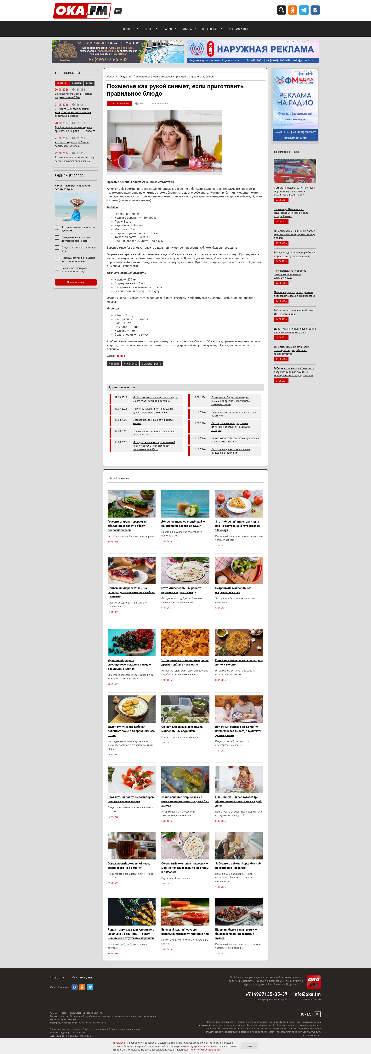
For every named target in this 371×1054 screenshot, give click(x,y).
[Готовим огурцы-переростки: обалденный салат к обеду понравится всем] (132, 516)
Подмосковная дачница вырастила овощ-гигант (154, 432)
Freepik (120, 356)
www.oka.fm (205, 1025)
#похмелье (130, 363)
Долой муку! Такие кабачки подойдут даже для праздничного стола (131, 731)
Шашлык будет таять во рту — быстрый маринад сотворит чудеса (236, 934)
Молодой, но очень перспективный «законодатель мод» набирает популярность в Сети (154, 445)
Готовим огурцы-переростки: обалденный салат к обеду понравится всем (127, 526)
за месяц (77, 82)
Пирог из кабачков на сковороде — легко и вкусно (239, 662)
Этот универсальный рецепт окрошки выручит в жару (181, 590)
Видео (149, 29)
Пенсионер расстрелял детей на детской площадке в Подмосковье (294, 293)
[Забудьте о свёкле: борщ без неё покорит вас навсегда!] (239, 858)
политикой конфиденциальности (203, 1049)
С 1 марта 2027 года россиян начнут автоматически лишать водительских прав (73, 112)
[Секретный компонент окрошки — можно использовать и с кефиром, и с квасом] (185, 858)
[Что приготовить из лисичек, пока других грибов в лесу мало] (185, 655)
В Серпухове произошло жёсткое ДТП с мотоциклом (294, 312)
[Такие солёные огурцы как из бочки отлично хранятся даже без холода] (185, 792)
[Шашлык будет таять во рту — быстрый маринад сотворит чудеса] (239, 924)
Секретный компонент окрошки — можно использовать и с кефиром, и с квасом (185, 868)
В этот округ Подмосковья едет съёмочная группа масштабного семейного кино (230, 400)
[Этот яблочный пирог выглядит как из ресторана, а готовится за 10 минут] (239, 516)
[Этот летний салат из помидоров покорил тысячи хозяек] (132, 792)
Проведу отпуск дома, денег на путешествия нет (78, 259)
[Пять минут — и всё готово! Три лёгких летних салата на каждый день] (239, 792)
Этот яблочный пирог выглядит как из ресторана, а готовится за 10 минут (237, 526)
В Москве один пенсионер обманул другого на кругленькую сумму (295, 254)
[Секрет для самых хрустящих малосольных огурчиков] (185, 721)
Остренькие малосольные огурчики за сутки (233, 590)
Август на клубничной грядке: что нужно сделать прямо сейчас (153, 410)
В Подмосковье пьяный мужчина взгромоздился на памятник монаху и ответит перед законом (294, 371)
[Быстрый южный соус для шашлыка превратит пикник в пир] (185, 924)
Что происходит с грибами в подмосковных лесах (72, 143)
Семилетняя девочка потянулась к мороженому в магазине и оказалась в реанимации (294, 191)
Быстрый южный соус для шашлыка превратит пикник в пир (185, 932)
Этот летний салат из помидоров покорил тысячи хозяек (131, 799)
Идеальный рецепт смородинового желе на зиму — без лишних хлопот (129, 665)
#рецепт (114, 363)
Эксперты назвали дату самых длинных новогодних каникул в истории (230, 426)
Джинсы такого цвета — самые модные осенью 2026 (73, 95)
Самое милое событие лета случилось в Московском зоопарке (235, 439)
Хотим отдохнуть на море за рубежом (78, 228)
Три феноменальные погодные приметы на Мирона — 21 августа (75, 128)
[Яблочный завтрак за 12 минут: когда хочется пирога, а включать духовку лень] (239, 721)
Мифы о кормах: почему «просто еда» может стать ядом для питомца (155, 398)
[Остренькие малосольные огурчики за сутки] (239, 583)
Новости (128, 29)
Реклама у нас (238, 29)
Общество (125, 76)
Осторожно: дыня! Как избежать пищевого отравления (230, 450)
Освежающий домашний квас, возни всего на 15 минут (129, 866)
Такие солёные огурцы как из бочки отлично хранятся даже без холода (185, 801)
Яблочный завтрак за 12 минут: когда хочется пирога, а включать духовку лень (238, 731)
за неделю (62, 82)
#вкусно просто (151, 363)
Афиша (187, 29)
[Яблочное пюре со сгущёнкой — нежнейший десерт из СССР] (185, 516)
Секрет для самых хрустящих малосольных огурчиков (182, 729)
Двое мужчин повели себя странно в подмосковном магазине (295, 330)
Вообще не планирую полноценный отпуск (74, 269)
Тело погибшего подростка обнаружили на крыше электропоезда (290, 274)
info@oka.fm (307, 994)
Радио (168, 29)
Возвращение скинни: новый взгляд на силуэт (233, 413)
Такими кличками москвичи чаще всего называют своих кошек (75, 159)
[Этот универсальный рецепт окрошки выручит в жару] (185, 583)
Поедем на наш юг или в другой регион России (76, 238)
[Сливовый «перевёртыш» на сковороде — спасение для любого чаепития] (132, 583)
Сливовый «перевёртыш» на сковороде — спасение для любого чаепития (131, 592)
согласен (120, 1042)
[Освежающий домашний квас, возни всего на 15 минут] (132, 858)
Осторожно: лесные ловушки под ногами (153, 421)
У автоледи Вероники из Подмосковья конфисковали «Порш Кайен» (291, 212)
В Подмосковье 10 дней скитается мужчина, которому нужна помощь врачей (294, 234)
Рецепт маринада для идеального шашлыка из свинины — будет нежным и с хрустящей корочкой (131, 934)
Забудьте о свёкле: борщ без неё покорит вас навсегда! (238, 866)
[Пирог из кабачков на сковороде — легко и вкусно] (239, 655)
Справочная (210, 29)
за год (89, 82)
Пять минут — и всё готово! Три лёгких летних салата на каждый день (238, 801)
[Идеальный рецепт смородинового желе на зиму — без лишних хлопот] (132, 655)
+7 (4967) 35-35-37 (266, 994)
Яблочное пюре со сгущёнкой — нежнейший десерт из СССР (183, 524)
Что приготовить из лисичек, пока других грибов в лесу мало (184, 662)
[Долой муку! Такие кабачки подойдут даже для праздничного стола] (132, 721)
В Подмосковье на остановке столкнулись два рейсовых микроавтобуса (291, 350)
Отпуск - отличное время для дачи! (78, 249)
